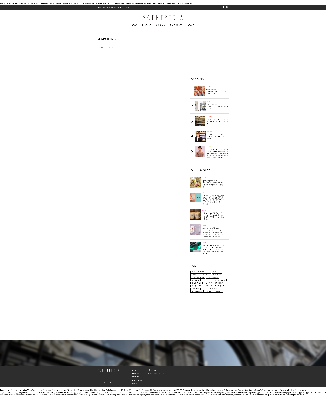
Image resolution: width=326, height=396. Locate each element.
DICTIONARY (176, 25)
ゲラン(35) (217, 274)
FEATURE (146, 25)
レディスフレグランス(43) (201, 274)
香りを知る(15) (220, 286)
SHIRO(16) (208, 286)
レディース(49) (212, 272)
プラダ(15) (195, 288)
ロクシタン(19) (220, 280)
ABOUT (191, 25)
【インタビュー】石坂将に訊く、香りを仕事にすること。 (217, 106)
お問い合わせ (153, 370)
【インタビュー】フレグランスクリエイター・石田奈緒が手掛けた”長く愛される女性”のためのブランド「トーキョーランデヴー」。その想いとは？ (217, 154)
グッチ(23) (195, 280)
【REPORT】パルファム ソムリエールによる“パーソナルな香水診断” (217, 136)
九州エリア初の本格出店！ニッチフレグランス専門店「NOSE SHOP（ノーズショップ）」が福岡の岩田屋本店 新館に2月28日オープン (213, 249)
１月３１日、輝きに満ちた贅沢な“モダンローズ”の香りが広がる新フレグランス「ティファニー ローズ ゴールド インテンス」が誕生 (213, 200)
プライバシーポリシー (156, 373)
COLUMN (160, 25)
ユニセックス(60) (198, 272)
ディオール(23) (212, 277)
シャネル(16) (196, 286)
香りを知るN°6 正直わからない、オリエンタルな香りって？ (216, 91)
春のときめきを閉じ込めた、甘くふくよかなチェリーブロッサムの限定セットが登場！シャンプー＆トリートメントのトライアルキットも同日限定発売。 (213, 232)
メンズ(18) (208, 283)
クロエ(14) (218, 291)
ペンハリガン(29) (198, 277)
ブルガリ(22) (206, 280)
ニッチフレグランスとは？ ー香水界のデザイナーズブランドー (217, 121)
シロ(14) (208, 291)
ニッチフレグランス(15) (210, 288)
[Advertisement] (139, 79)
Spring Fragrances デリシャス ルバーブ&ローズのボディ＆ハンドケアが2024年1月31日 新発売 (212, 184)
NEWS (134, 25)
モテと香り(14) (197, 291)
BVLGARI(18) (196, 283)
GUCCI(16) (219, 283)
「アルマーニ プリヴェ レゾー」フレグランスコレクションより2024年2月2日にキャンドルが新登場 (213, 216)
